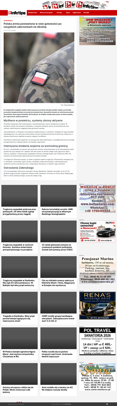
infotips (14, 30)
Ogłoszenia (77, 12)
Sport (68, 12)
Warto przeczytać (46, 12)
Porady (59, 12)
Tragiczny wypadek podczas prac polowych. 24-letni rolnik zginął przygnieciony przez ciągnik (19, 211)
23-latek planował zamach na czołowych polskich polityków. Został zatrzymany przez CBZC (57, 247)
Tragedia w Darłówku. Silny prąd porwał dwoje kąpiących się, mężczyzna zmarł (19, 318)
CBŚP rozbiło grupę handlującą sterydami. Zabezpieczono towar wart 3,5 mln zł (58, 318)
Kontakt (86, 12)
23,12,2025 (7, 30)
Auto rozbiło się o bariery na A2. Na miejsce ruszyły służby (57, 388)
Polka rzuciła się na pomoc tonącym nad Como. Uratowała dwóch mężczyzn (57, 354)
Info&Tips (68, 404)
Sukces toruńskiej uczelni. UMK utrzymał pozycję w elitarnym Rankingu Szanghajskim (57, 211)
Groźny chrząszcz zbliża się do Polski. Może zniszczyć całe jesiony (18, 389)
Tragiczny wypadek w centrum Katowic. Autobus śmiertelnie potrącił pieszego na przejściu (18, 247)
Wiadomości (32, 12)
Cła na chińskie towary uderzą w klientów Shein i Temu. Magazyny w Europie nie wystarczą (58, 282)
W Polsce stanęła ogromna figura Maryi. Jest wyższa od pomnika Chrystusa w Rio (19, 354)
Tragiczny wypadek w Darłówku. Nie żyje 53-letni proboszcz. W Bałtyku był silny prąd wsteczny (19, 282)
